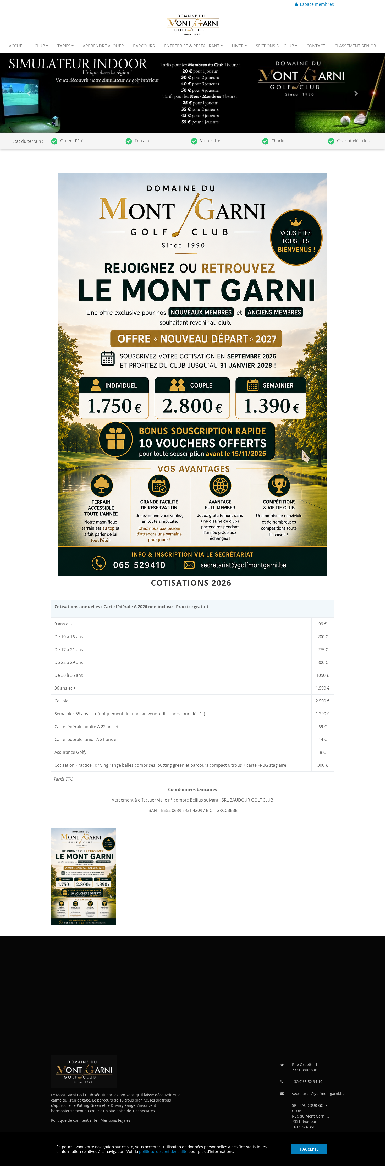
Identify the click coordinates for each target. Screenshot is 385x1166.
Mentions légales (115, 1120)
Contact (315, 46)
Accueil (17, 46)
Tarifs (63, 46)
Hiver (238, 46)
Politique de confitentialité (74, 1120)
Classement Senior (355, 46)
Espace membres (317, 4)
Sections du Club (275, 46)
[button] (29, 93)
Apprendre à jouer (103, 46)
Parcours (144, 46)
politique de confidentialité (163, 1151)
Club (40, 46)
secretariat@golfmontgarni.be (318, 1093)
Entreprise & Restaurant (191, 46)
